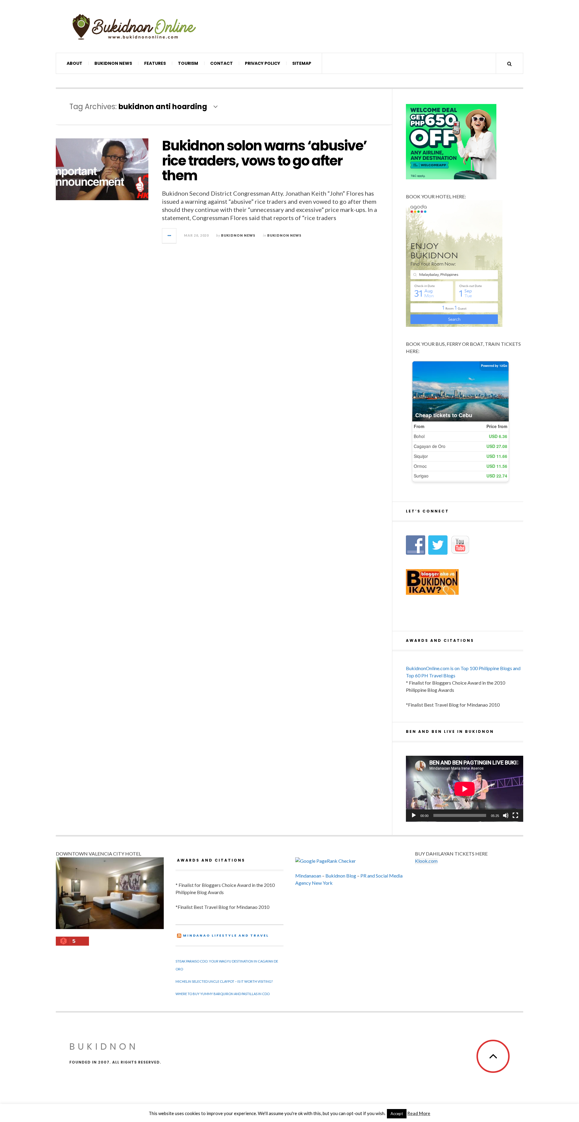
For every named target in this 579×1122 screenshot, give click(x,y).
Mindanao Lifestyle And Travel (226, 935)
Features (155, 63)
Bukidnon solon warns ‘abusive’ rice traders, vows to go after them (264, 160)
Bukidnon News (113, 63)
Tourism (188, 63)
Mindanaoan (308, 875)
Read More (418, 1113)
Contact (221, 63)
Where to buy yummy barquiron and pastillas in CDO (223, 994)
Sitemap (301, 63)
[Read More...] (169, 235)
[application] (464, 789)
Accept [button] (397, 1113)
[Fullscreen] (515, 815)
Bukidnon (103, 1046)
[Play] (414, 815)
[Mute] (506, 815)
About (74, 63)
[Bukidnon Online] (134, 26)
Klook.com (426, 861)
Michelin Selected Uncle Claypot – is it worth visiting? (224, 981)
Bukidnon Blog (340, 875)
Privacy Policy (262, 63)
